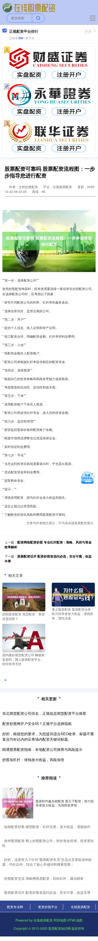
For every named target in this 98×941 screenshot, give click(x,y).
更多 (88, 31)
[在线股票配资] (29, 7)
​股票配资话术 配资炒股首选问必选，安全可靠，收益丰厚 (47, 892)
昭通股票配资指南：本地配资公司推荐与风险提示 (42, 749)
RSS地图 (60, 920)
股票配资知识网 (59, 928)
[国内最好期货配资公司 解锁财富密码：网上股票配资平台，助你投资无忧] (23, 637)
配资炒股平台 (47, 906)
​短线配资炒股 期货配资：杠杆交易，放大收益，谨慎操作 (47, 826)
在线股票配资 (80, 906)
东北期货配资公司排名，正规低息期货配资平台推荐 (44, 713)
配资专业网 (15, 906)
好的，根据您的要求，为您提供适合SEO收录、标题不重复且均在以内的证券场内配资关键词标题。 (48, 736)
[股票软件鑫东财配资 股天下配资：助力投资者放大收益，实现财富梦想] (17, 803)
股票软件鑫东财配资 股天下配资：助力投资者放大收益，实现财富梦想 (65, 803)
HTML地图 (75, 920)
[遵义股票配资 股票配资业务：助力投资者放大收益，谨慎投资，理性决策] (73, 594)
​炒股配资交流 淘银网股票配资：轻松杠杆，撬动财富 (44, 878)
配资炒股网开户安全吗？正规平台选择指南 (37, 723)
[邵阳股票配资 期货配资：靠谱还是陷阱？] (23, 596)
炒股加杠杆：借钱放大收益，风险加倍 (33, 759)
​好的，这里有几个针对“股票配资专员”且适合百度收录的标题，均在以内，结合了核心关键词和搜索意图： (47, 862)
